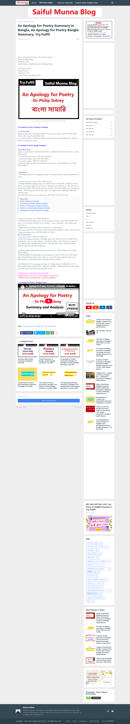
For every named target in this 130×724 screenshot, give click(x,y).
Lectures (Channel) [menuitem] (65, 3)
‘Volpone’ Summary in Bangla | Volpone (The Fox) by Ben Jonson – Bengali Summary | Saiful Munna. (104, 323)
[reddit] (96, 307)
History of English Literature (97, 579)
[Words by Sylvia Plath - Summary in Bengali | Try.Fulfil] (27, 350)
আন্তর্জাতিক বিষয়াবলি (91, 213)
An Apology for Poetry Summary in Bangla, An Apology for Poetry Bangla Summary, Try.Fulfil (69, 361)
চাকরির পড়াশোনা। (90, 222)
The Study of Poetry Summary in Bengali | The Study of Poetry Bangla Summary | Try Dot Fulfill (48, 385)
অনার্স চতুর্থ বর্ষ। (99, 125)
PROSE (90, 583)
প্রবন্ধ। (101, 583)
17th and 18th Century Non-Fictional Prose (98, 591)
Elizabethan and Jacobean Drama (98, 569)
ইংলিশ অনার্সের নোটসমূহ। (50, 326)
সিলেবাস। (90, 601)
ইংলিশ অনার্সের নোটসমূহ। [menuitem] (46, 3)
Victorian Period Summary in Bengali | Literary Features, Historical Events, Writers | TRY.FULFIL (103, 639)
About (75, 721)
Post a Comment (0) (49, 400)
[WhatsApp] (48, 333)
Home (20, 21)
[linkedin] (102, 307)
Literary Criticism (28, 21)
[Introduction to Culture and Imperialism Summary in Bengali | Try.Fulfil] (27, 374)
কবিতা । (88, 216)
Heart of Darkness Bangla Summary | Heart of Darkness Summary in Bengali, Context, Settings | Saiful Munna (103, 388)
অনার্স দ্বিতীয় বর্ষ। (99, 132)
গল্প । (87, 219)
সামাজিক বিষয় (89, 228)
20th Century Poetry (95, 587)
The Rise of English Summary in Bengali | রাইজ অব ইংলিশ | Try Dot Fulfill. (103, 341)
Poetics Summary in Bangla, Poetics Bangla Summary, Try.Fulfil (47, 361)
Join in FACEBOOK (107, 721)
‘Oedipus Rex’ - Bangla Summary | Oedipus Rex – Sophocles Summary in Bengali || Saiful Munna (104, 376)
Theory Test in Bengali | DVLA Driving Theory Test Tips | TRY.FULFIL (104, 660)
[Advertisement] (99, 75)
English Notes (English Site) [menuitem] (86, 3)
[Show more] (56, 333)
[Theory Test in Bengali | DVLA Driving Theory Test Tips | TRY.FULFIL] (90, 660)
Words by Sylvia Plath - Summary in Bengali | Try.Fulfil (26, 361)
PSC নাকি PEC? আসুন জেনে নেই (103, 331)
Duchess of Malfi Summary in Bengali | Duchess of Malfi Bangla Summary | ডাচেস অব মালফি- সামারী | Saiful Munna (104, 364)
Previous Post (21, 407)
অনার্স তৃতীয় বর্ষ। (39, 326)
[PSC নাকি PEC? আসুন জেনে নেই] (90, 333)
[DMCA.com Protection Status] (93, 699)
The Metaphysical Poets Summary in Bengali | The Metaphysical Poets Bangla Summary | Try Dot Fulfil (69, 385)
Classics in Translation (95, 598)
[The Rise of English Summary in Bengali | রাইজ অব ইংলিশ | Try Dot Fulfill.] (90, 341)
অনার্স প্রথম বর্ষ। (99, 135)
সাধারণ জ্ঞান (88, 225)
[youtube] (89, 307)
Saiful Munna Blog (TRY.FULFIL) (35, 721)
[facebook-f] (109, 307)
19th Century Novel (94, 594)
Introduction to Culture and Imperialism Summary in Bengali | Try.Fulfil (27, 384)
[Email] (52, 333)
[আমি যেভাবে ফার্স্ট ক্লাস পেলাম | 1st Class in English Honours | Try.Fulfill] (99, 523)
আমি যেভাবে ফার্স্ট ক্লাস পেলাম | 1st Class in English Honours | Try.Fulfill (99, 507)
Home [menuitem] (34, 3)
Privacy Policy (94, 721)
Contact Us (83, 721)
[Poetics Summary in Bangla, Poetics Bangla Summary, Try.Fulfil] (48, 350)
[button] (112, 3)
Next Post (77, 407)
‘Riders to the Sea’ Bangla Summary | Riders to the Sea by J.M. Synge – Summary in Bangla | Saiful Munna (103, 411)
